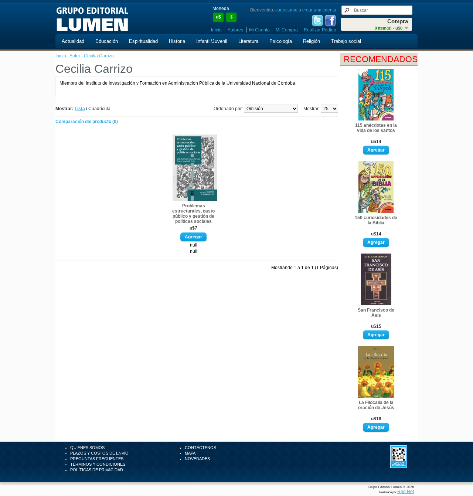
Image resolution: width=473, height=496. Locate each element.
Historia (177, 41)
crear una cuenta (319, 10)
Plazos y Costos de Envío (99, 453)
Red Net (405, 491)
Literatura (248, 41)
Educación (106, 41)
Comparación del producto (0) (86, 121)
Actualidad (73, 41)
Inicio (216, 30)
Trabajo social (346, 41)
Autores (235, 30)
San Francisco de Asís (376, 313)
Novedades (197, 458)
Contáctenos (200, 447)
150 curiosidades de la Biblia (376, 220)
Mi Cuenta (259, 30)
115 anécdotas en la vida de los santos (376, 128)
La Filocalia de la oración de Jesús (376, 405)
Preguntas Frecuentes (96, 458)
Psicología (280, 41)
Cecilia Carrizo (99, 55)
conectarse (286, 10)
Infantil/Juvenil (211, 41)
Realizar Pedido (320, 30)
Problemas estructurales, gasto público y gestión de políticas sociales (193, 213)
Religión (311, 41)
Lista (80, 108)
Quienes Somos (87, 447)
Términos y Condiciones (97, 464)
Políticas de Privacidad (96, 470)
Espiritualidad (143, 41)
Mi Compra (287, 30)
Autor (74, 55)
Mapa (190, 453)
